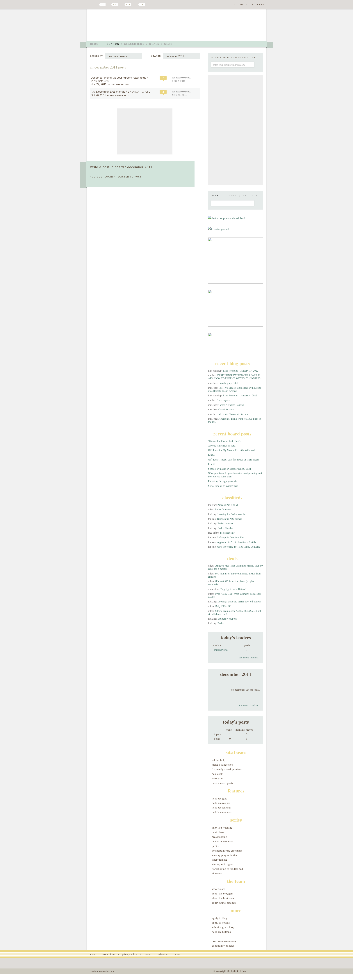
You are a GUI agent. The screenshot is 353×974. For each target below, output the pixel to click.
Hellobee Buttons (221, 931)
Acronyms (217, 778)
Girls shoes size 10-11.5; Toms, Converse (238, 546)
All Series (217, 873)
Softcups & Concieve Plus (230, 537)
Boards (113, 44)
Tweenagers (223, 400)
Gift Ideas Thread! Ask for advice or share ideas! (233, 459)
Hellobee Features (221, 807)
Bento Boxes (219, 832)
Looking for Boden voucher (231, 514)
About (92, 954)
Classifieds (134, 44)
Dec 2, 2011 (178, 81)
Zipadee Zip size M (227, 505)
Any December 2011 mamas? (109, 91)
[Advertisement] (144, 131)
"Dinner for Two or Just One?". (224, 441)
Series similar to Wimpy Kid (223, 486)
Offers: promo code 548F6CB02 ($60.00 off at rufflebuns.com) (234, 612)
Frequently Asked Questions (227, 769)
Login (238, 4)
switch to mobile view (102, 971)
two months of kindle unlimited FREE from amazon (234, 575)
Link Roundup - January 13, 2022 (240, 370)
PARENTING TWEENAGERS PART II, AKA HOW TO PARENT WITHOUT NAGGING (234, 376)
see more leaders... (249, 657)
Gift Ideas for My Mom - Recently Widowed (231, 450)
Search (217, 195)
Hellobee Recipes (221, 803)
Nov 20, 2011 (179, 95)
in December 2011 (118, 84)
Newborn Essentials (222, 841)
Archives (250, 195)
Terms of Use (108, 954)
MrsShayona (221, 649)
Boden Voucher (223, 509)
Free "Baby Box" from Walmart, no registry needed (234, 595)
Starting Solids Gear (222, 864)
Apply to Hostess (221, 922)
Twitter (96, 5)
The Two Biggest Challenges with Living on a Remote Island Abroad (234, 389)
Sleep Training (219, 859)
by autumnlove (100, 81)
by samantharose (139, 92)
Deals (154, 44)
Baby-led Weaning (222, 827)
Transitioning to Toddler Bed (227, 869)
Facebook (109, 5)
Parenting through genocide (222, 481)
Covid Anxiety (226, 409)
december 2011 (175, 56)
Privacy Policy (129, 954)
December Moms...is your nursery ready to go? (119, 77)
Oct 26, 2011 (98, 95)
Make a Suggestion (222, 764)
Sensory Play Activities (224, 855)
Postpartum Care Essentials (227, 850)
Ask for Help (218, 760)
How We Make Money (224, 941)
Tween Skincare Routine (231, 405)
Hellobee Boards (122, 26)
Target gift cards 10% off (233, 589)
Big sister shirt (227, 532)
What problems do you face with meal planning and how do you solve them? (235, 475)
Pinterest (122, 5)
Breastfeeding (219, 836)
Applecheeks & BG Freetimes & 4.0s (236, 542)
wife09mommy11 (182, 78)
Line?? (211, 454)
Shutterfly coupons (227, 618)
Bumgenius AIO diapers (229, 519)
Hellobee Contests (221, 812)
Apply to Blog (219, 918)
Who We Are (218, 889)
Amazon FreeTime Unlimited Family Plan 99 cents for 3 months (235, 567)
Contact (147, 954)
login (109, 177)
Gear (168, 44)
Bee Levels (217, 774)
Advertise (162, 954)
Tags (233, 195)
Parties (215, 846)
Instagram (135, 5)
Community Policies (223, 945)
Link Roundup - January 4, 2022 (240, 395)
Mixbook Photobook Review (233, 414)
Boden (220, 623)
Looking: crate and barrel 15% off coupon (239, 601)
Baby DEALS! (223, 606)
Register (257, 4)
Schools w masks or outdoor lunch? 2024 (229, 468)
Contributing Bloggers (224, 902)
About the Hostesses (223, 898)
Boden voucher (225, 523)
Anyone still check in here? (222, 445)
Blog (94, 44)
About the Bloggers (222, 893)
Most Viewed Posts (222, 783)
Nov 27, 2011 (98, 84)
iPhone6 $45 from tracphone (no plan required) (231, 582)
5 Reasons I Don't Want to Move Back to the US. (234, 420)
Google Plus (90, 5)
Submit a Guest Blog (223, 927)
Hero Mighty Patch (228, 383)
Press (177, 954)
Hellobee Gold (219, 798)
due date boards (117, 56)
